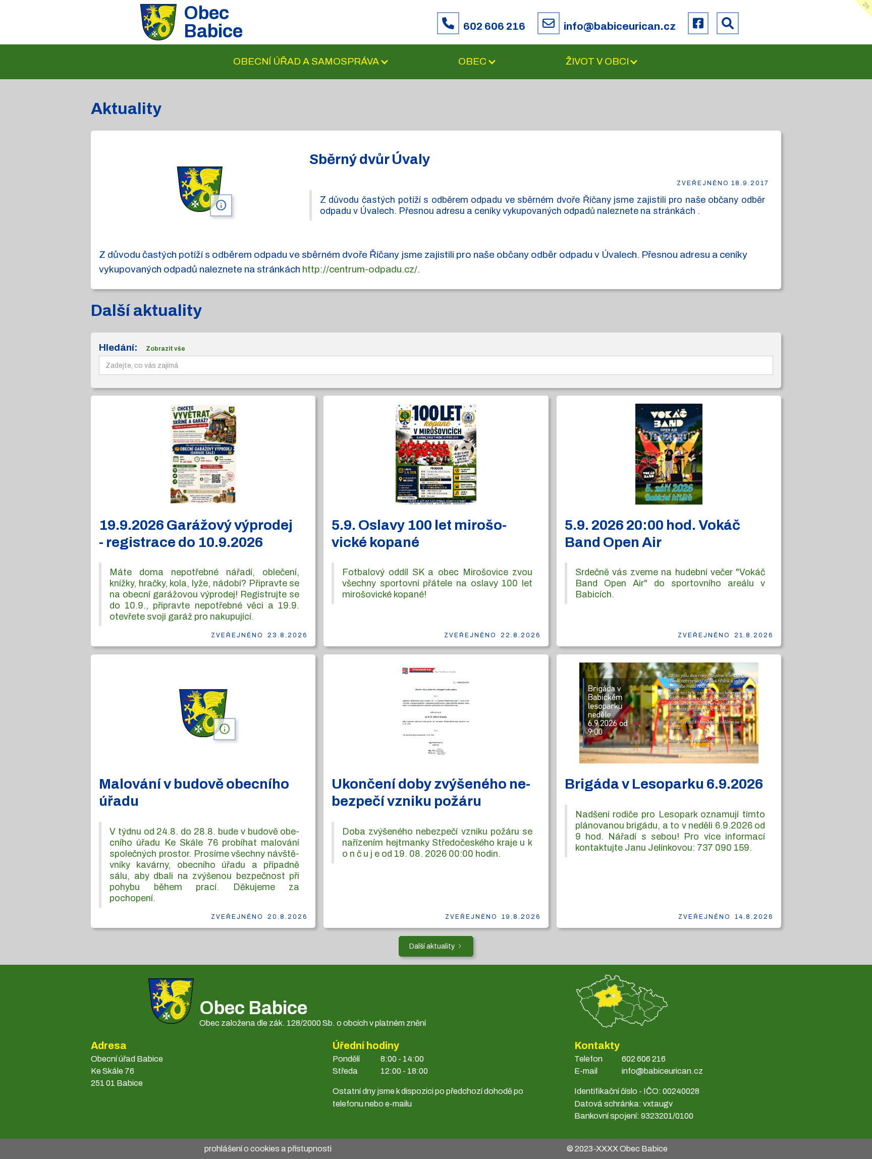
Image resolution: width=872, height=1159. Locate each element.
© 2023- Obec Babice (617, 1148)
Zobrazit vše (165, 348)
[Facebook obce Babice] (698, 23)
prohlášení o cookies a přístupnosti (268, 1148)
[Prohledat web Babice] (728, 23)
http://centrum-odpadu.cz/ (359, 269)
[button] (311, 61)
